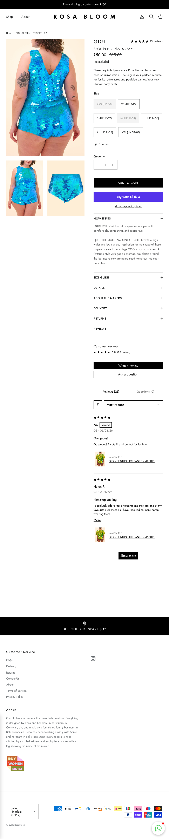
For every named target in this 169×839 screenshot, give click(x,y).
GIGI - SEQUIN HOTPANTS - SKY (31, 32)
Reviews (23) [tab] (111, 391)
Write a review (128, 365)
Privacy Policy (14, 697)
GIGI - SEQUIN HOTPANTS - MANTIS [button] (132, 461)
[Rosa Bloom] (84, 17)
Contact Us (12, 678)
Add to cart (128, 183)
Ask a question (128, 374)
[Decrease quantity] (97, 164)
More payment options (128, 206)
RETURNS (100, 318)
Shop (9, 16)
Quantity (99, 156)
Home (9, 32)
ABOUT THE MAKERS (108, 298)
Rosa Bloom (20, 824)
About (25, 16)
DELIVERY (100, 308)
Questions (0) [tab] (145, 391)
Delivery (11, 666)
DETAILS (99, 288)
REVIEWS (100, 329)
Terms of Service (16, 691)
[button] (140, 41)
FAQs (9, 660)
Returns (10, 672)
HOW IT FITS (102, 218)
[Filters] (98, 404)
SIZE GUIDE (101, 277)
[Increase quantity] (113, 164)
